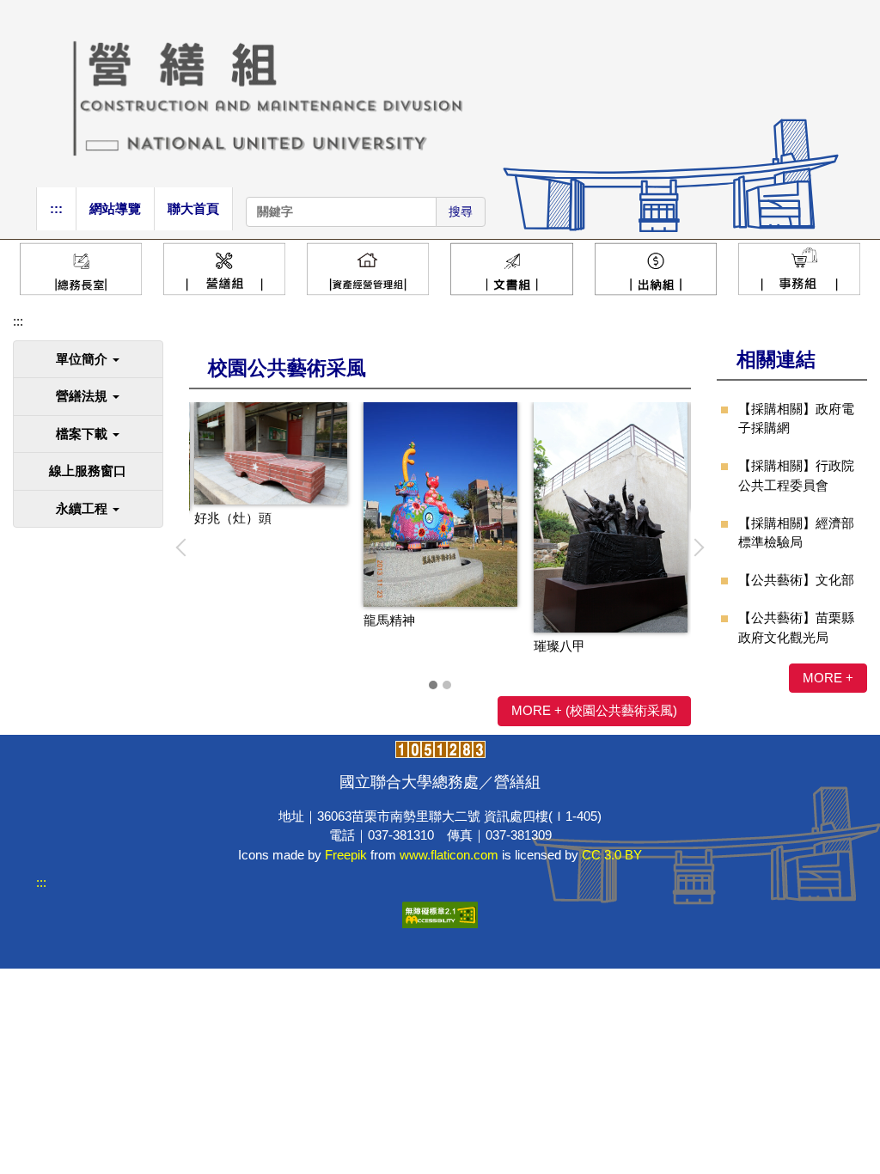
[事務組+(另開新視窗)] (799, 268)
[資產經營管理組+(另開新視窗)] (367, 268)
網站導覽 (115, 208)
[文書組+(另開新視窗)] (511, 268)
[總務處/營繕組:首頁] (440, 92)
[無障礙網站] (440, 913)
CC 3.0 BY (612, 854)
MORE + (828, 677)
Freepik (346, 854)
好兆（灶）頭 (233, 518)
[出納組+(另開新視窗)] (655, 268)
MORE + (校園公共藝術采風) (594, 710)
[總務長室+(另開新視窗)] (80, 268)
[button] (88, 359)
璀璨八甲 (559, 646)
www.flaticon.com (449, 854)
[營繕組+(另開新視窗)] (224, 268)
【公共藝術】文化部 (796, 579)
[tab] (433, 685)
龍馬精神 (389, 620)
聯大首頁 (193, 208)
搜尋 (461, 211)
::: (56, 208)
